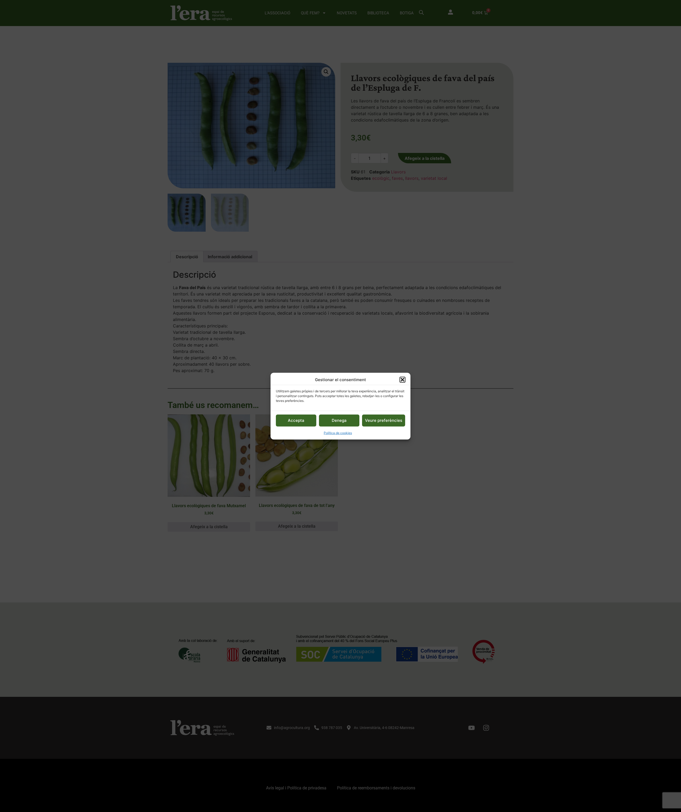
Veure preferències (383, 420)
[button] (402, 379)
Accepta (296, 420)
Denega (339, 420)
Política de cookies (338, 433)
